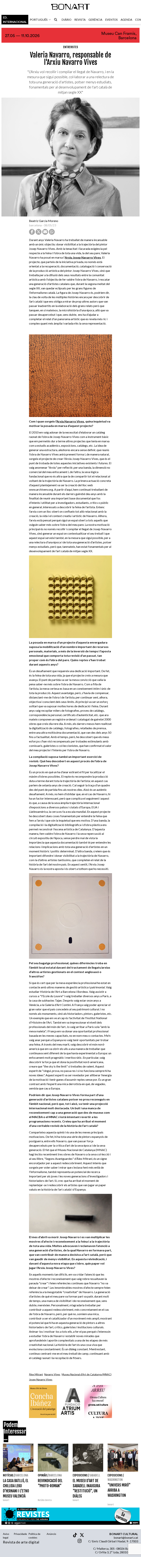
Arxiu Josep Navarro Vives (83, 257)
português (39, 19)
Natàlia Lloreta (45, 1500)
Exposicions (80, 1475)
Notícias (8, 1475)
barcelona (35, 225)
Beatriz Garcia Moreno (43, 221)
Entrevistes (70, 47)
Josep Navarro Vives (40, 1379)
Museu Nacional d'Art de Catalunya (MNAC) (86, 1374)
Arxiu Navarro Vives (70, 421)
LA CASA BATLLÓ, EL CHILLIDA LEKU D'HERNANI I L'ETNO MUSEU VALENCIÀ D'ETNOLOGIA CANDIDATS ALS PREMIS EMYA (16, 1496)
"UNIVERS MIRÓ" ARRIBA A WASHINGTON (119, 1490)
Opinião (42, 1475)
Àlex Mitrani (36, 1374)
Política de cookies (34, 1535)
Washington (115, 1480)
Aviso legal (6, 1535)
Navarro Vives (52, 1374)
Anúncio (51, 1533)
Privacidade (20, 1533)
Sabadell (94, 1475)
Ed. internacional (15, 19)
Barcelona (21, 1475)
